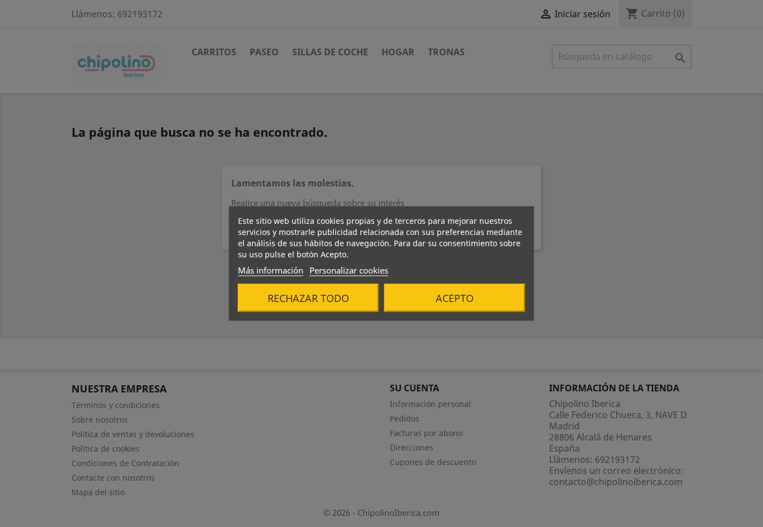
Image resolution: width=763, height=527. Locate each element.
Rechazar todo (308, 298)
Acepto (455, 298)
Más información (270, 270)
